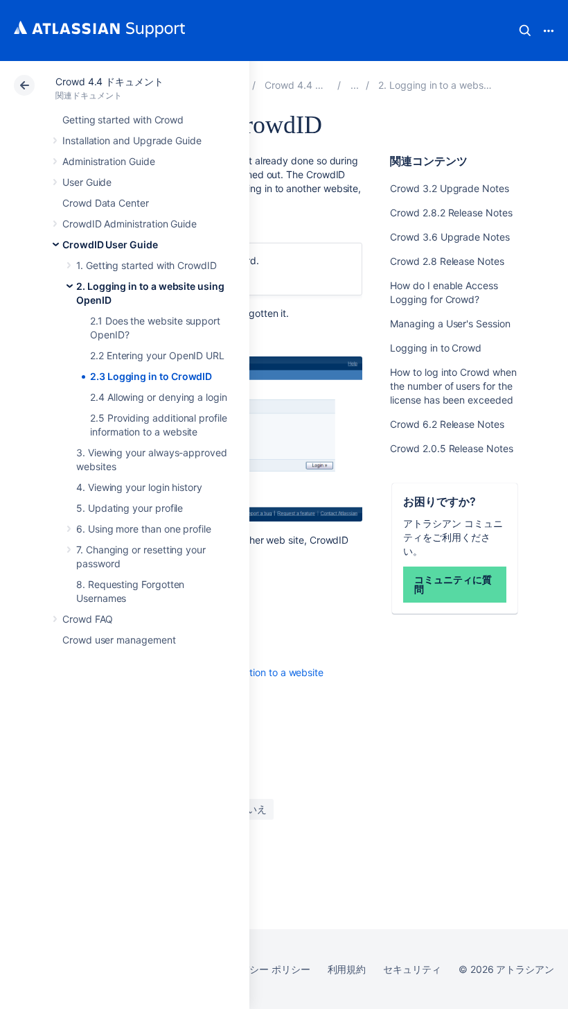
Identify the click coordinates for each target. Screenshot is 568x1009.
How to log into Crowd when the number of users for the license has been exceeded (453, 386)
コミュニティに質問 (452, 584)
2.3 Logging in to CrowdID (151, 376)
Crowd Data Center (105, 203)
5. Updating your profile (129, 508)
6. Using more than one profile (143, 529)
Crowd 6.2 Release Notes (447, 424)
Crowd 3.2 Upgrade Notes (449, 188)
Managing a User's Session (450, 323)
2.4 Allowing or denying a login (158, 397)
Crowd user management (119, 640)
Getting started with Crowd (123, 120)
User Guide (87, 182)
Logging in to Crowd (435, 348)
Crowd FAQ (87, 619)
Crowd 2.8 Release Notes (447, 261)
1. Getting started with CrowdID (146, 265)
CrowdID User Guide (110, 244)
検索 (525, 30)
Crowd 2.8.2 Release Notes (451, 212)
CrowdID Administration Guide (129, 224)
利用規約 (347, 969)
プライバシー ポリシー (260, 969)
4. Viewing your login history (139, 487)
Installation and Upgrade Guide (132, 140)
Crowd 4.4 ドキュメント (109, 81)
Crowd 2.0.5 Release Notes (451, 448)
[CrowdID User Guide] (354, 85)
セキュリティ (412, 969)
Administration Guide (108, 161)
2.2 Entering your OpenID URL (157, 355)
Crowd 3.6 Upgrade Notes (449, 237)
